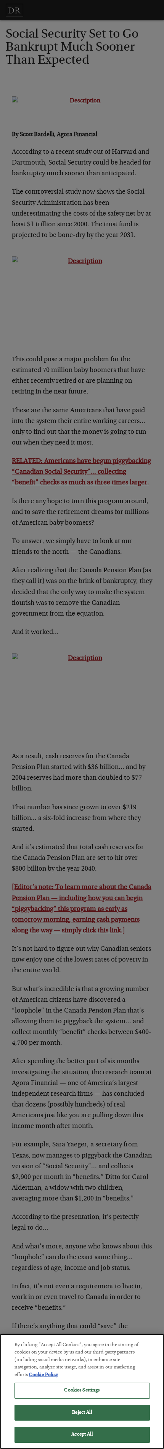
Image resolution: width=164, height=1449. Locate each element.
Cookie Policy (43, 1375)
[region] (82, 1391)
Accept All (81, 1434)
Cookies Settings (82, 1390)
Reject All (82, 1412)
